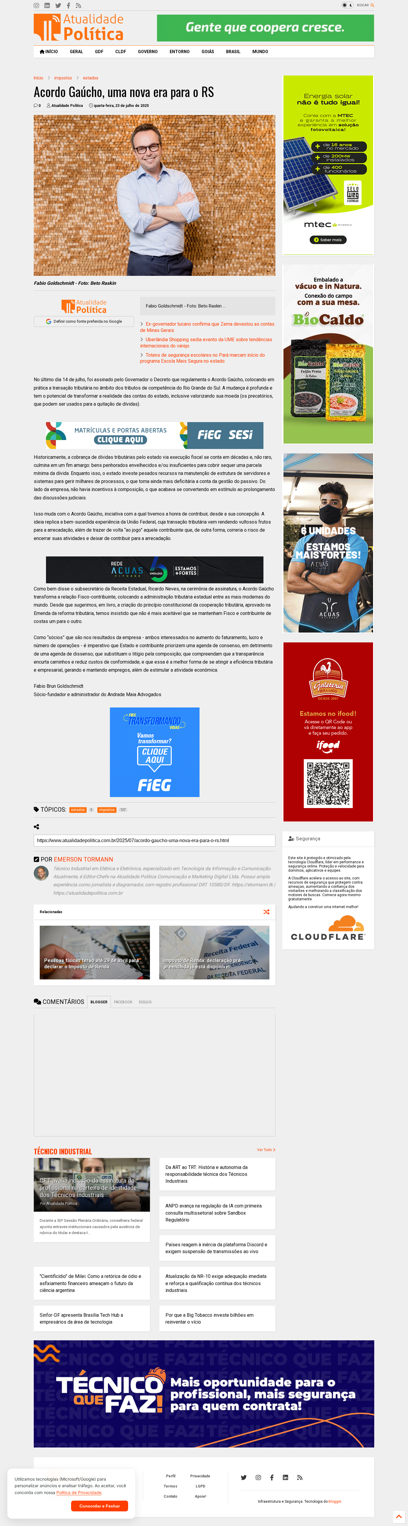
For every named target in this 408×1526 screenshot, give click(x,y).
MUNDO (260, 51)
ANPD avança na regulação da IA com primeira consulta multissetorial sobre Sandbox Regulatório (213, 1212)
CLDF (120, 51)
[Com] (300, 1477)
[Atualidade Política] (78, 37)
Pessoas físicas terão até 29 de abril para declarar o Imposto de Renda (91, 964)
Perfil (170, 1476)
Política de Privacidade (78, 1492)
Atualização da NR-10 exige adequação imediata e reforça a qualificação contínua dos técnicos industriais (215, 1283)
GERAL (76, 51)
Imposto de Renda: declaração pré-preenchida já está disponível (203, 964)
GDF (99, 51)
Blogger (335, 1501)
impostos (63, 78)
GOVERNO (148, 51)
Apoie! (200, 1496)
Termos (170, 1486)
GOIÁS (208, 51)
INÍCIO (51, 51)
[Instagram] (36, 6)
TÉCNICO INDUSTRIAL (63, 1151)
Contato (170, 1496)
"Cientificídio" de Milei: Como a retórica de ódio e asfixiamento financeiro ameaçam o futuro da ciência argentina (90, 1283)
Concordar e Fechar (99, 1506)
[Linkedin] (47, 6)
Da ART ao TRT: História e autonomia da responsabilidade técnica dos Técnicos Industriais (206, 1174)
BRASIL (233, 51)
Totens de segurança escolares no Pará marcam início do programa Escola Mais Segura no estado (202, 358)
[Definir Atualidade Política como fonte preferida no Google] (84, 306)
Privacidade (200, 1476)
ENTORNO (180, 51)
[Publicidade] (154, 569)
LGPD (200, 1486)
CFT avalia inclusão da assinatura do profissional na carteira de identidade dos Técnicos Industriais (88, 1188)
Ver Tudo (265, 1150)
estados (90, 78)
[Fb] (68, 6)
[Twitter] (58, 6)
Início (38, 78)
